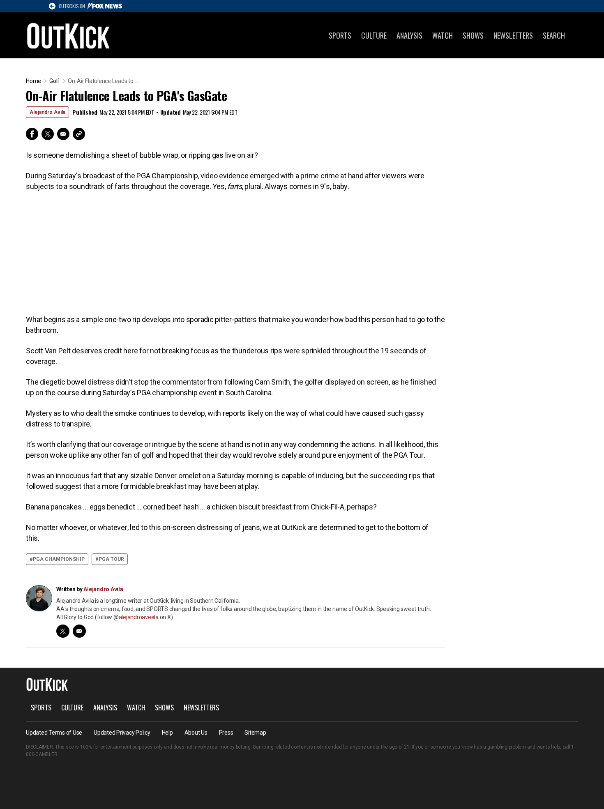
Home (33, 81)
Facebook (32, 134)
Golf (54, 81)
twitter (62, 631)
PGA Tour (111, 559)
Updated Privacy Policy (122, 732)
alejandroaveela (139, 617)
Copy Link (79, 134)
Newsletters (513, 35)
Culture (374, 35)
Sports (340, 35)
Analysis (409, 35)
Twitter (47, 134)
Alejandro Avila (47, 112)
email (79, 631)
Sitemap (255, 732)
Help (167, 732)
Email (63, 134)
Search (554, 35)
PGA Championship (59, 559)
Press (226, 732)
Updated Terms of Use (54, 732)
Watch (442, 35)
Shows (473, 35)
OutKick (68, 35)
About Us (195, 732)
